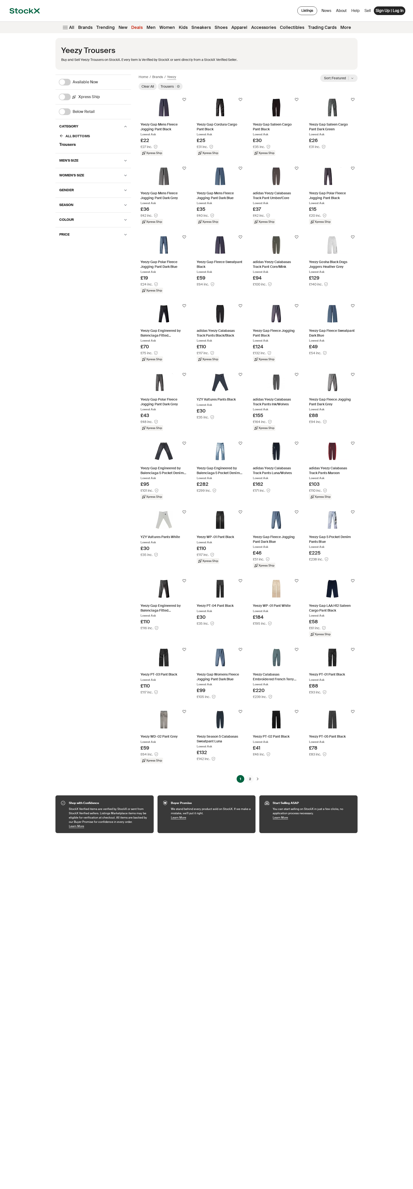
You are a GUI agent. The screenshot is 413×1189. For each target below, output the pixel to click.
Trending (105, 27)
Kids (183, 27)
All (71, 27)
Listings (307, 10)
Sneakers (201, 27)
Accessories (263, 27)
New (123, 27)
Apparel (239, 27)
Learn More (109, 826)
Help (355, 10)
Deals (137, 27)
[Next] (258, 779)
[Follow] (184, 99)
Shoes (221, 27)
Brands (85, 27)
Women (167, 27)
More (345, 27)
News (326, 10)
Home (143, 77)
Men (151, 27)
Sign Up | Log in (389, 10)
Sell (367, 10)
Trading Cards (322, 27)
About (342, 12)
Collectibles (292, 27)
